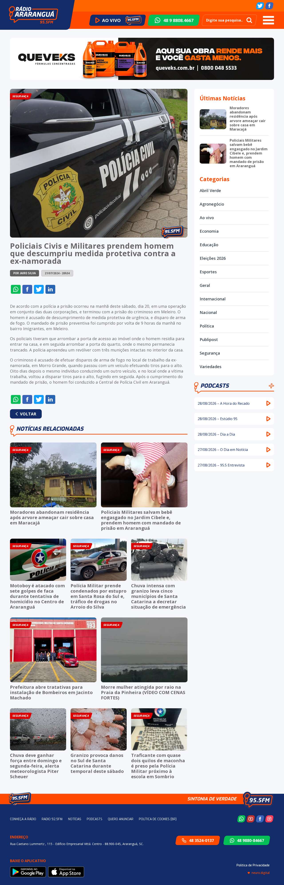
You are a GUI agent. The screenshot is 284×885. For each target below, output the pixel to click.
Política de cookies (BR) (158, 819)
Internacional (213, 299)
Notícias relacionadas (49, 429)
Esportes (208, 271)
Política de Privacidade (253, 865)
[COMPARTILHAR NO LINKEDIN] (50, 289)
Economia (209, 231)
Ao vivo (207, 217)
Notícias (74, 819)
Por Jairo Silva (24, 273)
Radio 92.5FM (52, 819)
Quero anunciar (120, 819)
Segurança (210, 353)
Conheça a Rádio (23, 819)
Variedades (210, 366)
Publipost (209, 339)
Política (207, 326)
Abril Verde (210, 190)
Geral (205, 285)
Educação (209, 244)
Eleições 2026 (213, 258)
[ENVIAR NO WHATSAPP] (16, 289)
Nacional (208, 312)
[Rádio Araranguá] (33, 15)
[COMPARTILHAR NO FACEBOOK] (27, 289)
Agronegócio (212, 204)
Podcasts (214, 385)
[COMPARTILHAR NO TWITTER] (39, 289)
